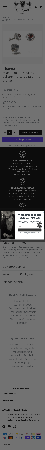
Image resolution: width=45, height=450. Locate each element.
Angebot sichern (29, 230)
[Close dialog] (42, 212)
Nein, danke (29, 237)
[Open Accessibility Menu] (39, 225)
